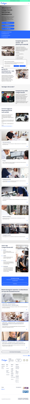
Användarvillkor (20, 398)
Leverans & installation (17, 376)
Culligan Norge (12, 371)
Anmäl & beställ (7, 371)
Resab (12, 366)
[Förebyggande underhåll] (27, 238)
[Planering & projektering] (27, 146)
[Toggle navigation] (28, 3)
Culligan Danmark (12, 373)
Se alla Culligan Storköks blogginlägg (15, 351)
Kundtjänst (7, 372)
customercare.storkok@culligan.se (7, 126)
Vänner (12, 364)
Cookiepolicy (20, 399)
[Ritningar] (27, 165)
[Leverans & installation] (27, 202)
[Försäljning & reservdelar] (27, 183)
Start (7, 366)
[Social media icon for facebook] (4, 389)
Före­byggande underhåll (17, 371)
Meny (7, 364)
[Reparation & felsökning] (27, 221)
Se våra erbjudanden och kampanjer (15, 0)
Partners (12, 379)
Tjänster (7, 368)
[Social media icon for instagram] (2, 389)
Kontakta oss (15, 283)
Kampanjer (7, 374)
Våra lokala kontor (3, 367)
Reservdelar (17, 368)
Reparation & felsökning (17, 381)
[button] (26, 355)
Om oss (3, 368)
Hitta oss (3, 364)
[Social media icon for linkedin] (3, 389)
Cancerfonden (13, 377)
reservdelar (8, 181)
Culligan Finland (12, 375)
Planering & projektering (17, 367)
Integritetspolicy (25, 398)
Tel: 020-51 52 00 (15, 280)
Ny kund (7, 22)
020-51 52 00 (8, 28)
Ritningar (17, 373)
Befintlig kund (7, 25)
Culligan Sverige (12, 369)
